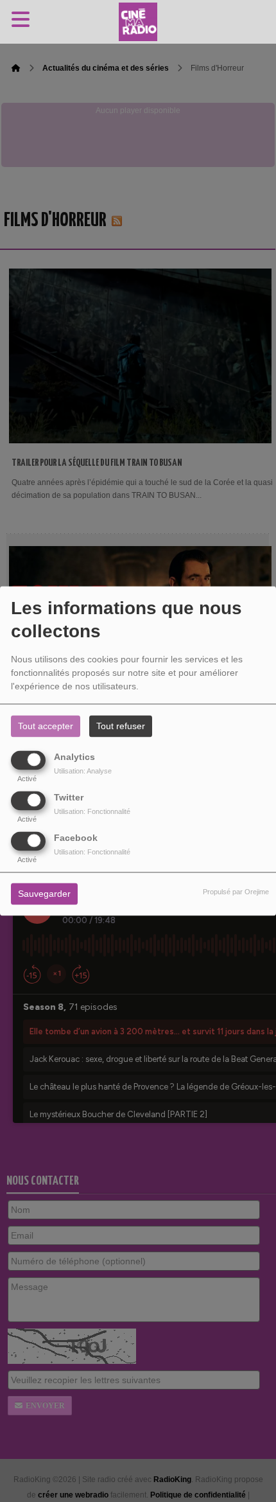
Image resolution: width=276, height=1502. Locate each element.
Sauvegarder (44, 894)
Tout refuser (120, 726)
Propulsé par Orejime (236, 892)
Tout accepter (45, 726)
